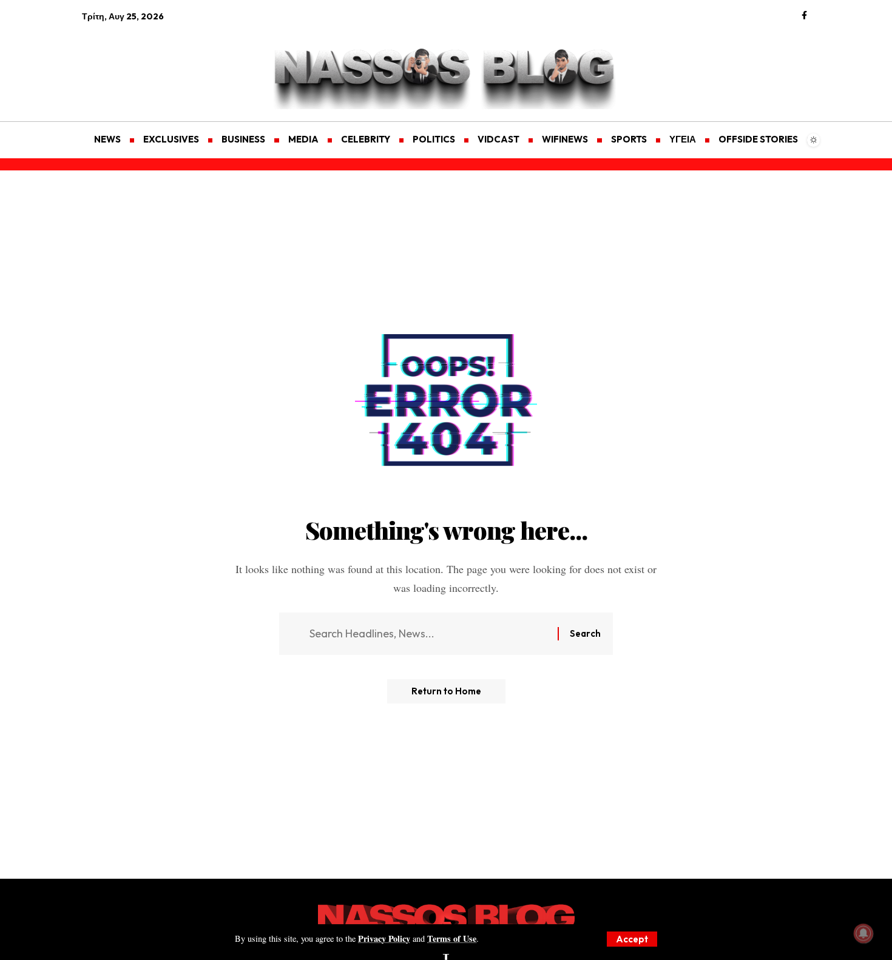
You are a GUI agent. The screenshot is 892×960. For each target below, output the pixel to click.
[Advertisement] (139, 64)
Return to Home (446, 691)
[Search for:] (429, 634)
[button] (632, 939)
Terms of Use (451, 938)
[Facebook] (804, 15)
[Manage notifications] (863, 933)
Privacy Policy (384, 938)
